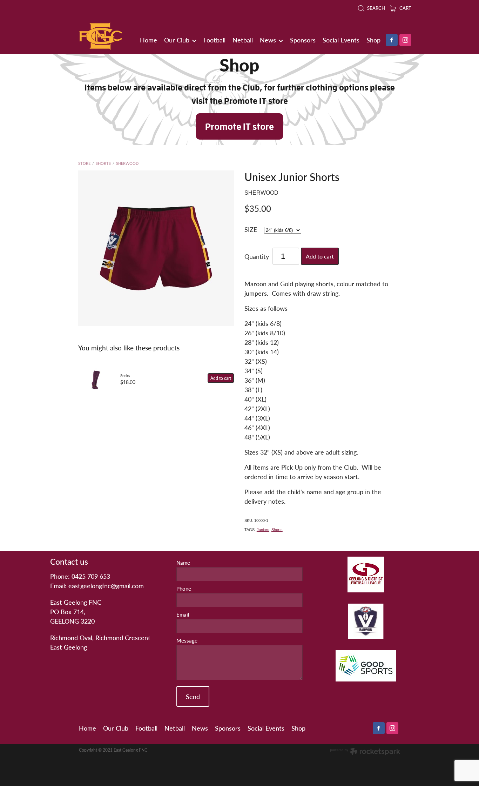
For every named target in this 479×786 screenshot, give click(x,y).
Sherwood (127, 163)
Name (183, 562)
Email (182, 614)
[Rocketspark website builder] (365, 752)
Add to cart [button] (320, 256)
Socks (125, 375)
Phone (183, 588)
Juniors (263, 530)
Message (186, 640)
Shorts (103, 163)
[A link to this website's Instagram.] (405, 40)
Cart (404, 8)
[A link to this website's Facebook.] (392, 40)
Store (84, 163)
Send (193, 696)
